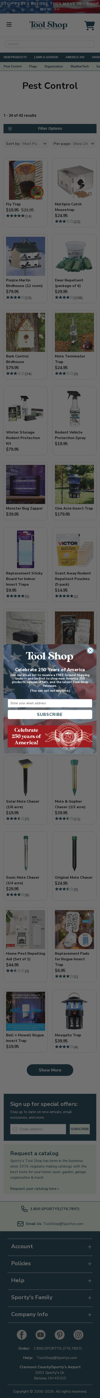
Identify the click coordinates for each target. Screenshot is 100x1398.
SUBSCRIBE (50, 714)
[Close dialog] (90, 651)
